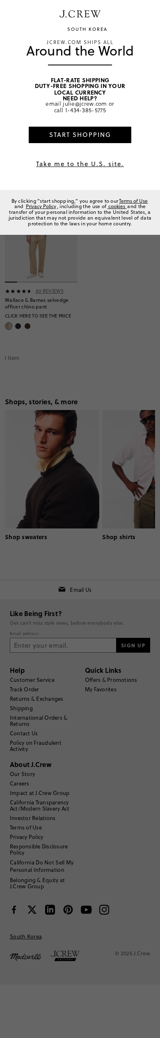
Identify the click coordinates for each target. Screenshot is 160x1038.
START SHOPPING (80, 134)
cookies (116, 206)
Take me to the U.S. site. (80, 164)
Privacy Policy (41, 206)
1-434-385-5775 (85, 110)
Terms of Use (133, 200)
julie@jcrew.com (85, 104)
